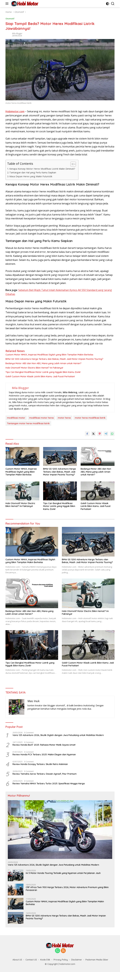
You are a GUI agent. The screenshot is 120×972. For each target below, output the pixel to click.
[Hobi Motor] (24, 3)
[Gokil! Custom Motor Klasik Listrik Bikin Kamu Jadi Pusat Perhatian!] (98, 490)
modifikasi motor (16, 417)
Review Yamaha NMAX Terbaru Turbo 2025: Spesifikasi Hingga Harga (48, 783)
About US (17, 959)
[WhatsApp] (57, 951)
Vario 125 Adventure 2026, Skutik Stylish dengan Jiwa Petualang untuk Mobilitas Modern (58, 735)
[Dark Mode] (107, 3)
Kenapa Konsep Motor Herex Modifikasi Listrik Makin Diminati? (42, 168)
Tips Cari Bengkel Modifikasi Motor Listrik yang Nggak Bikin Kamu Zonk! (43, 372)
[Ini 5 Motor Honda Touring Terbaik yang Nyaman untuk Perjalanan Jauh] (15, 875)
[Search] (113, 3)
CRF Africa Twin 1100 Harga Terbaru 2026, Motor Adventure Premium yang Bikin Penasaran (67, 888)
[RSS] (63, 951)
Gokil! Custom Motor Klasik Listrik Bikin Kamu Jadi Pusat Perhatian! (40, 376)
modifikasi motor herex (41, 417)
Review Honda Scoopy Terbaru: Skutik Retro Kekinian (40, 764)
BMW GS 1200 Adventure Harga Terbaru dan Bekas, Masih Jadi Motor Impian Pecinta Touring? (54, 359)
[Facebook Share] (87, 433)
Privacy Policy (61, 959)
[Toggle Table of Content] (71, 164)
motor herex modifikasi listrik (90, 417)
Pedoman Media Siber (96, 959)
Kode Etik (45, 959)
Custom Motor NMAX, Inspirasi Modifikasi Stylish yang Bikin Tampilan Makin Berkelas (49, 354)
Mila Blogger (17, 33)
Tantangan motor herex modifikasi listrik (28, 423)
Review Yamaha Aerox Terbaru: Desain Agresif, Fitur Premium (44, 773)
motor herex (64, 417)
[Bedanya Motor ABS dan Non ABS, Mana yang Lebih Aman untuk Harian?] (98, 456)
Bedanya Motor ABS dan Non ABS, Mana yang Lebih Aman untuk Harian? (43, 363)
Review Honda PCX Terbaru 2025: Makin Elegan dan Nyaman (44, 754)
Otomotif (9, 18)
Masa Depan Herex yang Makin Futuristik (30, 176)
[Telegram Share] (106, 433)
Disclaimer (76, 959)
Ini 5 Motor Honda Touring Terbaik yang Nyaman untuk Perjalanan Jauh (63, 873)
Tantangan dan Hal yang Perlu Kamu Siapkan (32, 172)
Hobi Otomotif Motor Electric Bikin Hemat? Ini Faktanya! (34, 367)
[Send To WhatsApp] (112, 433)
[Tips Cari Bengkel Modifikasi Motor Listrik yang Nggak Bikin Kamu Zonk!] (60, 490)
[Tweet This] (93, 433)
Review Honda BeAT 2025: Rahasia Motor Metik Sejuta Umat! (43, 744)
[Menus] (7, 3)
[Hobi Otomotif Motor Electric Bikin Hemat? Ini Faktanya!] (22, 490)
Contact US (31, 959)
